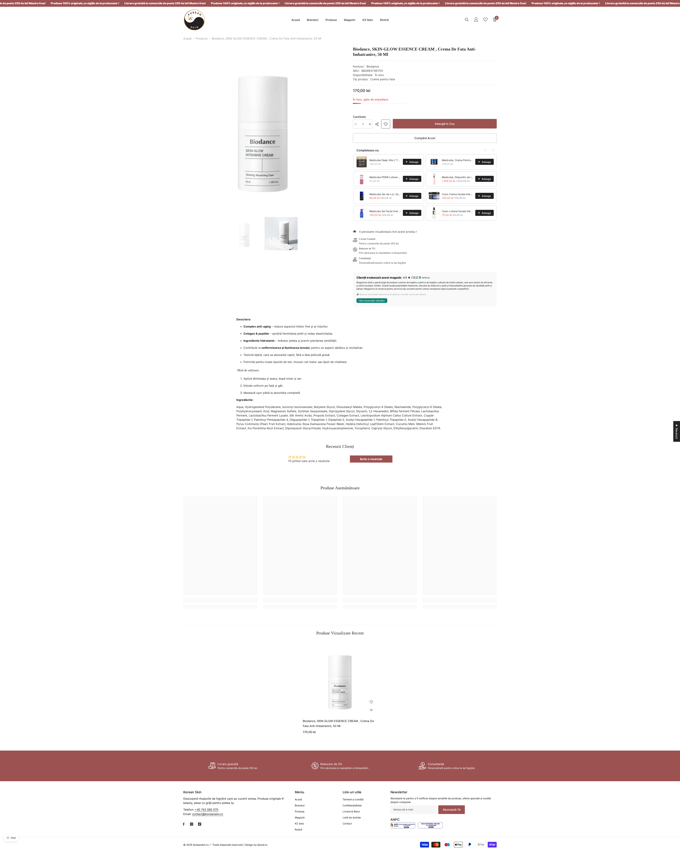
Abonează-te (452, 809)
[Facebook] (183, 824)
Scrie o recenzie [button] (371, 459)
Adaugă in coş (445, 123)
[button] (70, 823)
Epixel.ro (262, 844)
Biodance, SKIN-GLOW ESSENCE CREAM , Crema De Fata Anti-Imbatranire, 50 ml (338, 723)
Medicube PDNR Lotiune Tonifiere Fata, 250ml (385, 177)
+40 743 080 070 (206, 809)
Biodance (373, 66)
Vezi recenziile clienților (372, 300)
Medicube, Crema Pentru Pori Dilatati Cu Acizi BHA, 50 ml (457, 160)
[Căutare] (466, 19)
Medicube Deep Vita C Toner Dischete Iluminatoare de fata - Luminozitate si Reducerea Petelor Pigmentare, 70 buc (385, 160)
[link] (385, 124)
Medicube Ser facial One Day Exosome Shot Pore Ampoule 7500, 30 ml (385, 211)
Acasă (187, 38)
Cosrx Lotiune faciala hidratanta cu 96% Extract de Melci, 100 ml (457, 211)
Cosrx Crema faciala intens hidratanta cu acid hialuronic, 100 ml (457, 194)
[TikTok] (199, 824)
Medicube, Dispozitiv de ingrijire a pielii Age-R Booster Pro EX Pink (457, 177)
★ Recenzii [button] (676, 431)
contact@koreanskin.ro (207, 814)
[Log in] (476, 19)
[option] (262, 126)
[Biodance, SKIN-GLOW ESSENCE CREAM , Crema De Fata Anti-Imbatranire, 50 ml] (340, 678)
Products (202, 38)
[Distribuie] (378, 124)
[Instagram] (191, 824)
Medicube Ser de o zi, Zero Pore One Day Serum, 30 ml (385, 194)
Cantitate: (359, 117)
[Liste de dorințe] (485, 19)
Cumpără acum (424, 138)
